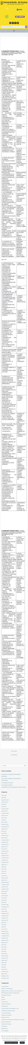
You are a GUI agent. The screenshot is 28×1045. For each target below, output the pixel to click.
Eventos (3, 999)
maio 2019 (4, 900)
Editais (3, 997)
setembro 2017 (5, 920)
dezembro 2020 (5, 882)
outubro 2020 (5, 886)
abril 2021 (4, 873)
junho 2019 (4, 898)
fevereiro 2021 (5, 877)
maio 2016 (4, 949)
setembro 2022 (5, 844)
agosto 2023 (4, 828)
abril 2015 (4, 967)
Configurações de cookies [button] (11, 1042)
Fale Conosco (5, 1001)
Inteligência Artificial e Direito (8, 1010)
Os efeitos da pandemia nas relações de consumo (13, 1019)
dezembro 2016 (5, 933)
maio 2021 (4, 871)
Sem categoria (5, 1030)
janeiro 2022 (4, 853)
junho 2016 (4, 947)
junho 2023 (4, 833)
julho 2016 (4, 944)
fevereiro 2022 (5, 851)
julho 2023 (4, 831)
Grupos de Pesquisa (6, 1004)
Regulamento (5, 1028)
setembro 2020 (5, 889)
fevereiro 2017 (5, 931)
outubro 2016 (5, 938)
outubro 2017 (5, 918)
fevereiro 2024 (5, 824)
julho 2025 (4, 804)
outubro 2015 (5, 958)
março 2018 (4, 911)
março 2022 (4, 849)
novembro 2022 (5, 840)
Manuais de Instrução (6, 1015)
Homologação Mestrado (7, 785)
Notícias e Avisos (5, 1017)
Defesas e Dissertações (7, 988)
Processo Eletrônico (6, 1021)
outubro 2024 (5, 815)
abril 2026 (4, 797)
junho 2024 (4, 817)
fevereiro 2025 (5, 808)
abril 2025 (4, 806)
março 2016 (4, 953)
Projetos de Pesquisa (6, 1024)
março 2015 (4, 969)
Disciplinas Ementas (6, 995)
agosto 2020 (4, 891)
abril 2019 (4, 902)
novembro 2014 (5, 978)
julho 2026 (4, 795)
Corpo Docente (5, 986)
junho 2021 (4, 869)
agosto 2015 (4, 960)
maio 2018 (4, 909)
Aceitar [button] (22, 1042)
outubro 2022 (5, 842)
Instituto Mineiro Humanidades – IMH (10, 1008)
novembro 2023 (5, 826)
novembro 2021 (5, 857)
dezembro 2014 (5, 976)
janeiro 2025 (4, 811)
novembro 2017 (5, 915)
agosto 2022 (4, 846)
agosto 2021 (4, 864)
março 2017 (4, 929)
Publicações (4, 1026)
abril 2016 (4, 951)
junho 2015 (4, 962)
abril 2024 (4, 820)
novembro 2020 (5, 884)
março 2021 (4, 875)
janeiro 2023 (4, 837)
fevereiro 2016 (5, 955)
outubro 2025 (5, 802)
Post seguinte (14, 754)
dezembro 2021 (5, 855)
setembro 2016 (5, 940)
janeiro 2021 (4, 880)
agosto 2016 (4, 942)
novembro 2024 (5, 813)
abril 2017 (4, 926)
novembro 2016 (5, 935)
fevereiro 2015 (5, 971)
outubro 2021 (5, 860)
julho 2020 (4, 893)
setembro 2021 (5, 862)
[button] (14, 31)
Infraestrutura (5, 1006)
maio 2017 (4, 924)
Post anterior (14, 751)
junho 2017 (4, 922)
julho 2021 (4, 866)
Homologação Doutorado (7, 782)
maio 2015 (4, 964)
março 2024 (4, 822)
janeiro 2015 (4, 973)
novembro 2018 (5, 906)
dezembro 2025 (5, 800)
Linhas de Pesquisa (6, 1013)
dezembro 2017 (5, 913)
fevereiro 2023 (5, 835)
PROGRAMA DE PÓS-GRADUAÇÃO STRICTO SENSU (14, 787)
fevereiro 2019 (5, 904)
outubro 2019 (5, 895)
